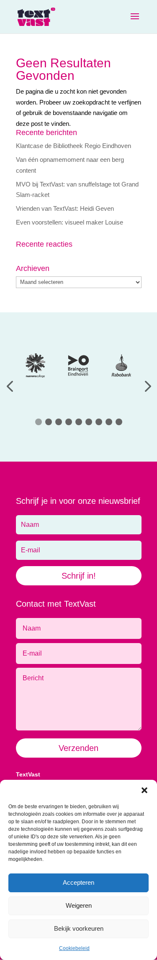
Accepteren (78, 882)
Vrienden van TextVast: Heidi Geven (65, 208)
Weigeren (79, 905)
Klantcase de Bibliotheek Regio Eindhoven (73, 145)
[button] (144, 790)
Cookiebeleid (74, 948)
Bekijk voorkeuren (78, 928)
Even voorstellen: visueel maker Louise (69, 222)
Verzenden (78, 748)
